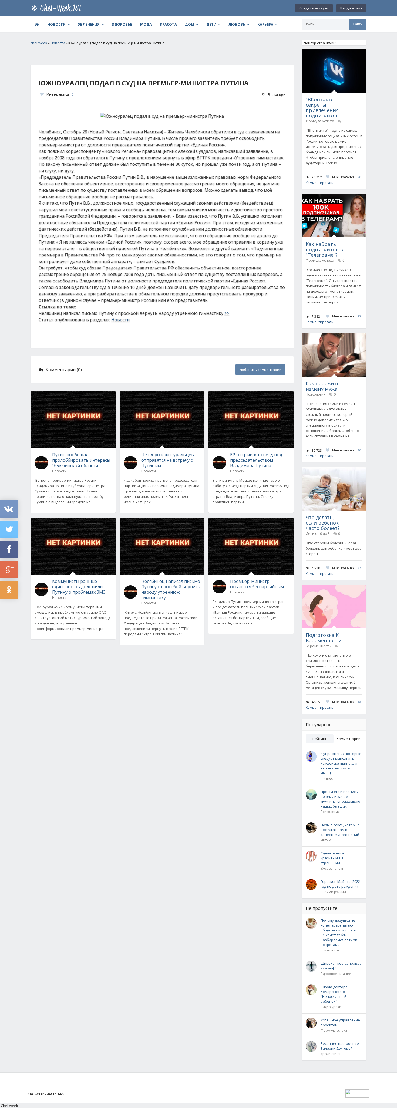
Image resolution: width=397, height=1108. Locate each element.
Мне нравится (59, 94)
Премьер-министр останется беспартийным (257, 584)
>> (226, 313)
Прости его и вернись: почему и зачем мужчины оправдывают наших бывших (341, 799)
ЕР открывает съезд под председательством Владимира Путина (256, 460)
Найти (357, 24)
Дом (189, 24)
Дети (211, 24)
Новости (56, 24)
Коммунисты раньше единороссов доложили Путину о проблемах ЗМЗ (79, 587)
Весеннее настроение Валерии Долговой (340, 1046)
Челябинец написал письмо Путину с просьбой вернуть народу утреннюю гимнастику (170, 589)
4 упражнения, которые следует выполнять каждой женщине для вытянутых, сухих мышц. (341, 763)
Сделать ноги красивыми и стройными (332, 858)
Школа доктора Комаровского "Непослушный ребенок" (334, 994)
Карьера (265, 24)
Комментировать (319, 182)
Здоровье (122, 24)
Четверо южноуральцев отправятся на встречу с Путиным (167, 460)
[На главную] (58, 8)
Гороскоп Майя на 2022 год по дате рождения (340, 884)
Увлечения (89, 24)
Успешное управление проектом (340, 1022)
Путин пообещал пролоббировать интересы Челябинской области (81, 460)
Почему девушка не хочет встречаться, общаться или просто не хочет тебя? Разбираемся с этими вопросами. (339, 932)
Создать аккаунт (314, 8)
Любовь (236, 24)
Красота (168, 24)
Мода (146, 24)
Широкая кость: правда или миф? (341, 966)
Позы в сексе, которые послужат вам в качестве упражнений (340, 829)
